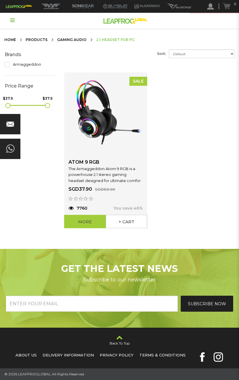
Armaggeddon (26, 64)
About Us (26, 355)
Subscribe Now (207, 303)
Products (37, 40)
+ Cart (126, 221)
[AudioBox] (147, 6)
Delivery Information (68, 355)
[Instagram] (218, 357)
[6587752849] (10, 149)
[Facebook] (202, 357)
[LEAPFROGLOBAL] (19, 6)
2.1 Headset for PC (115, 40)
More (85, 221)
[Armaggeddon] (51, 6)
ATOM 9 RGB (83, 162)
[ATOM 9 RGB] (105, 113)
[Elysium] (115, 6)
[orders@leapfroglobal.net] (10, 124)
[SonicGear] (83, 6)
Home (10, 40)
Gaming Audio (72, 40)
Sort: (161, 53)
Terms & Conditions (162, 355)
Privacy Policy (116, 355)
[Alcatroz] (179, 6)
